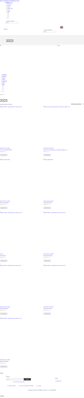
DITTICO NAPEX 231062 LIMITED (6, 150)
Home (1, 94)
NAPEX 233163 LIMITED (4, 361)
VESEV (37, 390)
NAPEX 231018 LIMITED (47, 202)
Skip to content (3, 0)
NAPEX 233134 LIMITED (47, 308)
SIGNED (8, 148)
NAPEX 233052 (3, 255)
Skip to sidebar (10, 0)
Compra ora (4, 155)
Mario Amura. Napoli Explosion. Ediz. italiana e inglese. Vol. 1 (55, 150)
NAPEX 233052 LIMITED (47, 255)
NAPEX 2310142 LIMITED (4, 202)
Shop (56, 378)
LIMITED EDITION (3, 148)
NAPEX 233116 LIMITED (4, 308)
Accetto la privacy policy (19, 382)
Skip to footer (16, 0)
